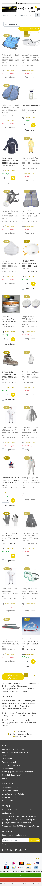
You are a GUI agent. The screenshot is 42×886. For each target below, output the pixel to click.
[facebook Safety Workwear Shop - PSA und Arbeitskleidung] (2, 849)
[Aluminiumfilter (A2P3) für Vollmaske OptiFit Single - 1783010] (11, 304)
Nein (20, 880)
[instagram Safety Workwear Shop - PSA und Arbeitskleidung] (7, 849)
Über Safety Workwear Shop (13, 749)
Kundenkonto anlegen (10, 788)
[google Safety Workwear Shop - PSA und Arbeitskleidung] (11, 849)
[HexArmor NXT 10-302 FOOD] (31, 415)
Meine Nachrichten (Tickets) (13, 794)
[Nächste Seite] (38, 675)
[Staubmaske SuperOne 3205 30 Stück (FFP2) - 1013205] (11, 248)
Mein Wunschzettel (9, 797)
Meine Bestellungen (10, 791)
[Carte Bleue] (36, 869)
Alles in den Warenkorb (29, 28)
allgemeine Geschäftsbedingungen (16, 752)
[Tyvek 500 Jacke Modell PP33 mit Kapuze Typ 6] (31, 359)
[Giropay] (36, 864)
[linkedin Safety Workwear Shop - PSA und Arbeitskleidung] (25, 849)
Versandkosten (10, 70)
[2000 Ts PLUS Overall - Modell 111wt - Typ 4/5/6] (31, 465)
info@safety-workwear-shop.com (17, 823)
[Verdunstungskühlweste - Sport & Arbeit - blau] (11, 92)
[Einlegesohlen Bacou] (11, 626)
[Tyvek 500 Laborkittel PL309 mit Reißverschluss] (11, 415)
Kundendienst (7, 768)
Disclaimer (6, 756)
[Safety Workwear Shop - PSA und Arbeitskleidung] (9, 9)
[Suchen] (38, 15)
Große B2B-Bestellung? (11, 775)
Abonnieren (34, 840)
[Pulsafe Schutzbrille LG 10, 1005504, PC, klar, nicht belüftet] (31, 576)
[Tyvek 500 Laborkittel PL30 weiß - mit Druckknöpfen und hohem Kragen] (11, 576)
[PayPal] (29, 869)
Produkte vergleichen (10, 800)
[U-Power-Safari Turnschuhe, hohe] (11, 359)
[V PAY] (7, 864)
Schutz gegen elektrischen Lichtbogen (17, 772)
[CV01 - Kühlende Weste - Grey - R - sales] (31, 198)
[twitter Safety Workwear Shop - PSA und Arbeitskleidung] (16, 849)
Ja (20, 875)
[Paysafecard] (22, 869)
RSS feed (5, 778)
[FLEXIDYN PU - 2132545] (11, 520)
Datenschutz (7, 759)
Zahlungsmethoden (10, 762)
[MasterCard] (22, 864)
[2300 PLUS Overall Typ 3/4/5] (31, 145)
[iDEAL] (14, 864)
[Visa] (29, 864)
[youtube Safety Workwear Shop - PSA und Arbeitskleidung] (20, 849)
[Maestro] (7, 869)
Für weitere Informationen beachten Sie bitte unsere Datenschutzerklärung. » (21, 884)
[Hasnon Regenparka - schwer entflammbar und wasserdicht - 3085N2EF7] (11, 145)
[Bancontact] (14, 869)
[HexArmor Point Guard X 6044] (31, 520)
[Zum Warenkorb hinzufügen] (33, 125)
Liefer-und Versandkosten (12, 765)
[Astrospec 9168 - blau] (31, 42)
